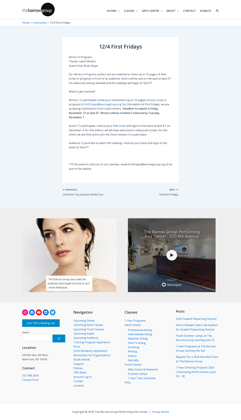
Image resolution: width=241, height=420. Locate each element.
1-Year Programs (135, 320)
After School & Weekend (143, 369)
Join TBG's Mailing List (41, 323)
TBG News (79, 372)
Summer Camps (137, 374)
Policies (78, 368)
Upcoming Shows (84, 320)
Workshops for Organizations (91, 355)
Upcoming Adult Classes (88, 325)
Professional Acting (140, 330)
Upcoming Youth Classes (88, 329)
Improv (132, 356)
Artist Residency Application (90, 351)
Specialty (133, 360)
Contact (78, 381)
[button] (118, 10)
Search (25, 332)
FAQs (128, 382)
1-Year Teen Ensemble (142, 378)
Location (78, 385)
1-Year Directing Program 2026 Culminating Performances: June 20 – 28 (196, 372)
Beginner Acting (138, 338)
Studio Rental (81, 359)
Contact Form (30, 380)
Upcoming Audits (83, 333)
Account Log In (82, 377)
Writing (132, 351)
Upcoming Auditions (85, 338)
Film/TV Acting (137, 343)
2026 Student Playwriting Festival (196, 319)
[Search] (58, 338)
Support (78, 364)
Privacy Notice (160, 412)
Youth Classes (133, 364)
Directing (133, 347)
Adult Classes (133, 325)
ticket (122, 126)
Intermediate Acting (140, 334)
